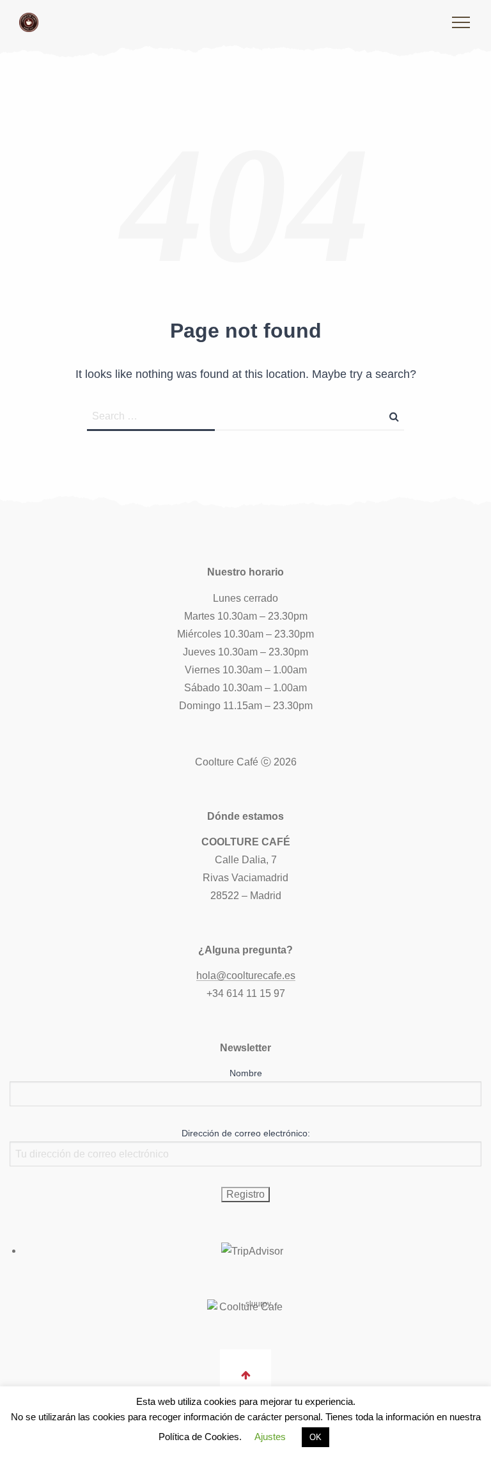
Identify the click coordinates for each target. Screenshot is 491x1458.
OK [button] (315, 1437)
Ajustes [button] (270, 1436)
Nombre (246, 1073)
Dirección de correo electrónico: (246, 1133)
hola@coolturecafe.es (245, 975)
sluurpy (258, 1303)
